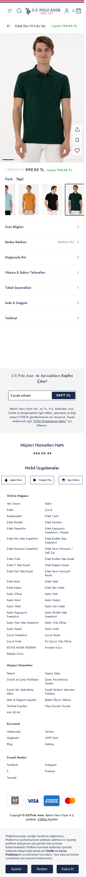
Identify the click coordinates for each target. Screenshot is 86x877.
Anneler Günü (53, 645)
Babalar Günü (15, 651)
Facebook (12, 762)
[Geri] (8, 26)
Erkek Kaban (14, 585)
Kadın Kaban (52, 597)
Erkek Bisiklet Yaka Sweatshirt (55, 538)
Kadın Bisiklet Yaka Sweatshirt (56, 612)
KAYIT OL (63, 392)
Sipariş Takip (52, 671)
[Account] (67, 11)
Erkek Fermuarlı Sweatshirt (22, 546)
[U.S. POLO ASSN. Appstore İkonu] (13, 477)
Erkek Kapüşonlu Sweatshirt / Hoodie (57, 528)
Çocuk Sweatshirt (17, 632)
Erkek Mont (13, 579)
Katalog (49, 741)
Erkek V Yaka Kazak (18, 562)
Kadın (48, 501)
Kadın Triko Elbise (55, 620)
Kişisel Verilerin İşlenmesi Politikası (60, 689)
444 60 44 (42, 450)
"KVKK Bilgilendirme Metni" (50, 418)
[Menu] (10, 10)
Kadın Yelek (14, 604)
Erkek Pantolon (53, 519)
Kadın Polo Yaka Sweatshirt (23, 620)
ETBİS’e (43, 817)
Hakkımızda (13, 729)
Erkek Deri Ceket (54, 585)
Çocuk (48, 507)
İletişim (11, 671)
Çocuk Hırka (14, 639)
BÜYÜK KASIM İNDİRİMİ (21, 645)
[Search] (19, 10)
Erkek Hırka (13, 556)
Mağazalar (13, 735)
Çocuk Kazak (52, 632)
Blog (9, 741)
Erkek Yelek (51, 579)
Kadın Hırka (52, 626)
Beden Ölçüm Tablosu (58, 697)
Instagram (51, 762)
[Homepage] (43, 10)
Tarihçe (49, 729)
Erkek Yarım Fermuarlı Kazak (57, 571)
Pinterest (50, 768)
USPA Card (51, 735)
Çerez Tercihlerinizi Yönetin (56, 679)
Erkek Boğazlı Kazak (57, 562)
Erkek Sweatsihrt (16, 526)
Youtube (12, 775)
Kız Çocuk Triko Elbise (58, 639)
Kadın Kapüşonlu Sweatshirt (17, 612)
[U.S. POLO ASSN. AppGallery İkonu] (71, 477)
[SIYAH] (52, 197)
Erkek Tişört (51, 513)
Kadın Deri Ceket (55, 604)
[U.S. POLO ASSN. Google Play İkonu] (42, 477)
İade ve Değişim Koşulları (22, 697)
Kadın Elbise (14, 591)
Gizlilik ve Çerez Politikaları (23, 677)
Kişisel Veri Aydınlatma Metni (20, 689)
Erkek (10, 507)
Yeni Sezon (13, 501)
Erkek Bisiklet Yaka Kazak (59, 556)
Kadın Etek (51, 591)
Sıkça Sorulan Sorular (58, 703)
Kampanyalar (14, 513)
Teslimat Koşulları (17, 703)
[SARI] (28, 197)
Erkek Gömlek (15, 519)
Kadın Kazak (14, 626)
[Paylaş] (77, 126)
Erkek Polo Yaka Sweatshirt (22, 536)
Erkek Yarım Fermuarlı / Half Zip (59, 548)
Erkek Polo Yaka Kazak (20, 569)
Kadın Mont (14, 597)
